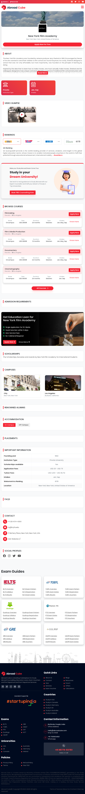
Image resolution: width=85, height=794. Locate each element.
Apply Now (74, 214)
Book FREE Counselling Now (23, 192)
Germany (26, 749)
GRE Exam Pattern (28, 636)
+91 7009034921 (54, 737)
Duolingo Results (9, 618)
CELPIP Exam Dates (72, 642)
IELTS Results (7, 595)
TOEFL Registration (71, 592)
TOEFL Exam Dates (52, 592)
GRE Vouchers (27, 642)
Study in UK (49, 708)
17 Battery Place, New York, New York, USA (24, 533)
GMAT (25, 727)
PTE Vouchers (70, 618)
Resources (69, 680)
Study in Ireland (51, 713)
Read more (42, 73)
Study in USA (50, 700)
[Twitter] (14, 556)
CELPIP (5, 735)
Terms (5, 765)
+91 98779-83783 (63, 749)
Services (49, 686)
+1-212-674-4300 (14, 521)
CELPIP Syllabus (51, 639)
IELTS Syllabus (8, 592)
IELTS (5, 724)
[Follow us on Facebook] (72, 2)
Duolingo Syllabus (9, 615)
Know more (74, 221)
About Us (49, 678)
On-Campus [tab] (9, 425)
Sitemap (81, 789)
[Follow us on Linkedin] (19, 686)
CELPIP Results (51, 642)
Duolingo (6, 732)
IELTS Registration (28, 592)
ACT (24, 732)
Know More (23, 342)
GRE (24, 724)
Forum (68, 683)
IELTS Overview (8, 589)
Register (15, 2)
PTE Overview (50, 612)
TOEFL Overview (51, 589)
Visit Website (13, 539)
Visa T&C (26, 765)
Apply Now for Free (42, 44)
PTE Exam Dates (51, 615)
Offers (68, 686)
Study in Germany (52, 705)
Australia (26, 746)
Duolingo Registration (30, 615)
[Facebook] (4, 556)
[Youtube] (19, 556)
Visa (47, 683)
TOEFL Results (50, 595)
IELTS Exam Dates (28, 595)
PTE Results (50, 618)
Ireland (25, 751)
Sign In (5, 2)
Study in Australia (52, 710)
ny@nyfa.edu (13, 527)
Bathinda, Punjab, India (56, 724)
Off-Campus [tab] (23, 425)
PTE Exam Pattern (71, 612)
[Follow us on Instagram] (79, 2)
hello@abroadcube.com (57, 730)
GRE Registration (28, 639)
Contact (49, 680)
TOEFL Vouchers (70, 595)
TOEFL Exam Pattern (72, 589)
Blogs (68, 678)
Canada (6, 751)
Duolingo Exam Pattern (30, 612)
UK (4, 749)
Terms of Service (56, 789)
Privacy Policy (8, 763)
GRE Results (7, 642)
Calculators (70, 688)
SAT (24, 730)
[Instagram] (9, 556)
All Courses (42, 288)
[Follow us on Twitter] (75, 2)
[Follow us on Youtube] (83, 2)
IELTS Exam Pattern (29, 589)
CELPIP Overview (51, 636)
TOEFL (5, 727)
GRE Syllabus (7, 639)
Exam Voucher (51, 688)
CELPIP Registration (72, 639)
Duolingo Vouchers (29, 618)
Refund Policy (28, 763)
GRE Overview (8, 636)
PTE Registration (71, 615)
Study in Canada (52, 702)
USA (4, 746)
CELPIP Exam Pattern (72, 636)
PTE (4, 730)
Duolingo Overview (9, 612)
